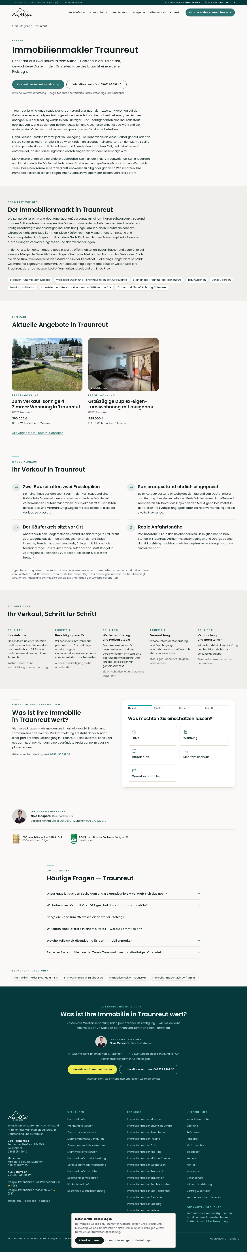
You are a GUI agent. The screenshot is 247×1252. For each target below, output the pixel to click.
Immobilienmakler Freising (143, 1139)
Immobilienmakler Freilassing (145, 1197)
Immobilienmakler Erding (142, 1145)
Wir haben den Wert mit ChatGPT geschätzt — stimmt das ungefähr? (123, 905)
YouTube (44, 1201)
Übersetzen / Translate (224, 1238)
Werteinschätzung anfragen (92, 1069)
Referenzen (194, 1132)
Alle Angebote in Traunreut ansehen (37, 433)
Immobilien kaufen (198, 1119)
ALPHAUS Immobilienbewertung (207, 1221)
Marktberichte (196, 1145)
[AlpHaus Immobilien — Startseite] (22, 12)
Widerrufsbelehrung (199, 1184)
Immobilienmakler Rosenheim (146, 1132)
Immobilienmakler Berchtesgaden (148, 1184)
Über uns (156, 12)
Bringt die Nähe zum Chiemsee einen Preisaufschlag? (123, 917)
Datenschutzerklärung (106, 1232)
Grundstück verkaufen (81, 1132)
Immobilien (97, 12)
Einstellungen (143, 1240)
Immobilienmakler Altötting (144, 1152)
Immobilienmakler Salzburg (144, 1204)
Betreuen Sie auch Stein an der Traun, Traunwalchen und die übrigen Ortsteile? (123, 952)
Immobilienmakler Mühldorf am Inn (174, 977)
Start (15, 26)
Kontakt (175, 12)
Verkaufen (75, 12)
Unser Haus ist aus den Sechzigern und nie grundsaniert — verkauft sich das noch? (123, 894)
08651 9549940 (184, 2)
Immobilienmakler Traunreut (145, 1171)
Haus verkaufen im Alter (82, 1171)
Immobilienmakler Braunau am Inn (36, 977)
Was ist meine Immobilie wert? (210, 12)
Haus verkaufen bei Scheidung (86, 1158)
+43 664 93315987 (19, 1175)
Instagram (14, 1201)
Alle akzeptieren (89, 1240)
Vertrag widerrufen (198, 1191)
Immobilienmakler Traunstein (127, 977)
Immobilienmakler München (145, 1119)
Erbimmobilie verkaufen (82, 1152)
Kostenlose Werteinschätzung (38, 84)
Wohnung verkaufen (80, 1126)
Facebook (30, 1201)
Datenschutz (195, 1178)
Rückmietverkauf (78, 1184)
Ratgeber (139, 12)
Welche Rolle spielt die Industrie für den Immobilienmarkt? (123, 941)
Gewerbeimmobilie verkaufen (86, 1145)
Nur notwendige (118, 1240)
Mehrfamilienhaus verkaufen (85, 1139)
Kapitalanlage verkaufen (82, 1178)
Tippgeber (193, 1152)
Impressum (194, 1171)
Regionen (118, 12)
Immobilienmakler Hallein (143, 1210)
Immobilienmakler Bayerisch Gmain (149, 1126)
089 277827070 (221, 2)
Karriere (191, 1158)
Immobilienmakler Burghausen (83, 977)
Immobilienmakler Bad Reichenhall (149, 1191)
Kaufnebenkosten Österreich (205, 1197)
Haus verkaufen (77, 1119)
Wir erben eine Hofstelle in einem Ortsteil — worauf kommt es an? (123, 929)
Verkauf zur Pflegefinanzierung (86, 1165)
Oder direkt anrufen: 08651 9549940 (96, 84)
